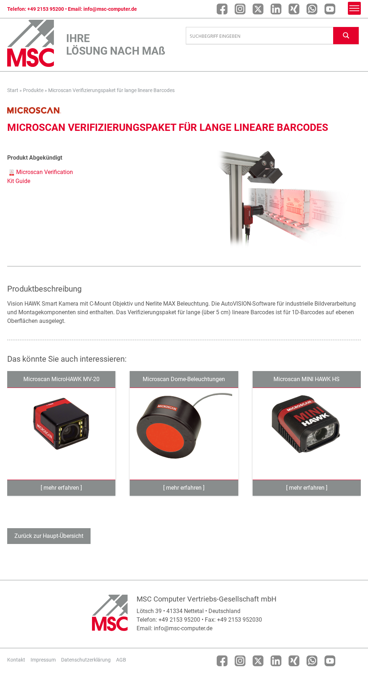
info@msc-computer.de (110, 9)
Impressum (43, 660)
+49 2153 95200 (45, 9)
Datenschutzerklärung (86, 660)
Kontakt (16, 660)
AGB (121, 660)
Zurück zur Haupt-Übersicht (48, 535)
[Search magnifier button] (346, 35)
